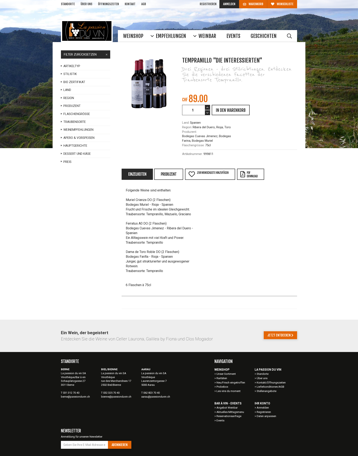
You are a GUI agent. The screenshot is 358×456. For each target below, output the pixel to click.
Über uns (86, 4)
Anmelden (229, 4)
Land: (185, 123)
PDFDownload (252, 174)
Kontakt (130, 4)
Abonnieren (120, 445)
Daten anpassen (266, 416)
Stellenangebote (266, 391)
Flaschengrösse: (193, 145)
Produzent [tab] (169, 174)
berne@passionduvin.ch (75, 396)
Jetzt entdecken (279, 335)
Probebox (222, 386)
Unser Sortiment (226, 373)
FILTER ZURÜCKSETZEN (80, 54)
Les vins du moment (228, 391)
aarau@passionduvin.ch (155, 396)
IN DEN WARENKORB (231, 110)
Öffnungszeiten (108, 4)
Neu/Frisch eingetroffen (230, 382)
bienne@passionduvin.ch (116, 396)
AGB (143, 4)
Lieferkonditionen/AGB (270, 386)
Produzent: (189, 132)
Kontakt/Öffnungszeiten (271, 382)
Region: (187, 127)
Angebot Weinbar (227, 407)
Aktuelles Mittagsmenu (230, 412)
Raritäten (221, 378)
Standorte (68, 4)
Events (220, 420)
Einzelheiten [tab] (137, 174)
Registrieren (208, 4)
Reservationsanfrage (228, 416)
